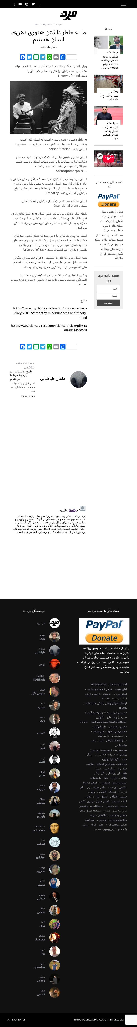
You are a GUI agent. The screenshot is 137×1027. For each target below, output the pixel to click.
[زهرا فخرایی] (52, 842)
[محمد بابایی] (52, 719)
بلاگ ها (123, 708)
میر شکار (90, 820)
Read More (28, 396)
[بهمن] (52, 664)
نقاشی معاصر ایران (116, 825)
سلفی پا (122, 768)
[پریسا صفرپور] (52, 869)
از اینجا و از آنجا (93, 694)
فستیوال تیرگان (118, 796)
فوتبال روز (102, 796)
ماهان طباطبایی (48, 47)
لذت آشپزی (112, 806)
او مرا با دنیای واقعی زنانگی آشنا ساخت (105, 703)
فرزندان (123, 792)
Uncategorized (118, 684)
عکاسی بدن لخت (117, 787)
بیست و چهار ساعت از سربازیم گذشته (106, 712)
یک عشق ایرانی (118, 829)
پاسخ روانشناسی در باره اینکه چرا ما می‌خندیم (21, 375)
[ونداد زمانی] (52, 637)
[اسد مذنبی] (52, 705)
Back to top (18, 1020)
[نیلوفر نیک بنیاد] (52, 937)
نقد (101, 825)
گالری (82, 801)
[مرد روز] (52, 623)
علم (82, 787)
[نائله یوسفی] (52, 883)
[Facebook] (22, 57)
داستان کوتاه (99, 726)
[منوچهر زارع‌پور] (52, 814)
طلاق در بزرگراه (118, 778)
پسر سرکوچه (120, 717)
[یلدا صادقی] (52, 910)
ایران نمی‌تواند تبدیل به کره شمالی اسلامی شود (110, 132)
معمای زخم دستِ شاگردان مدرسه (108, 815)
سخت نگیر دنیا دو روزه (114, 759)
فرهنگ (112, 792)
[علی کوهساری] (52, 965)
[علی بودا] (52, 951)
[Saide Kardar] (52, 678)
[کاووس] (52, 732)
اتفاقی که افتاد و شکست (98, 689)
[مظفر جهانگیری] (52, 855)
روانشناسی (121, 745)
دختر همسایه (98, 731)
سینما (97, 768)
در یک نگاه (112, 52)
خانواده (84, 722)
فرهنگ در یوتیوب (97, 792)
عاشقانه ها (95, 778)
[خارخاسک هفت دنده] (52, 828)
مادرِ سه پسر (120, 810)
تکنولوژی (99, 717)
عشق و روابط (120, 782)
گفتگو (124, 806)
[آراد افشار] (52, 760)
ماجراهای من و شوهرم (91, 806)
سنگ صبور (109, 768)
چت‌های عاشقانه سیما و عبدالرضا (109, 722)
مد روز (106, 810)
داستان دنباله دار (118, 726)
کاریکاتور (89, 796)
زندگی (114, 91)
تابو (109, 717)
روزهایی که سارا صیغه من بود (111, 754)
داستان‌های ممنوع (117, 731)
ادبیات (107, 694)
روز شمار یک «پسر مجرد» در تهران (108, 750)
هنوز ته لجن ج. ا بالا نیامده (109, 97)
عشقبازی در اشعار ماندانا (96, 782)
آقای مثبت (121, 689)
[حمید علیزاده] (52, 787)
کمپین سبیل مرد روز (98, 801)
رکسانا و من (97, 740)
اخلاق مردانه (120, 694)
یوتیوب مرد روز (102, 829)
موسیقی (102, 820)
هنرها (94, 825)
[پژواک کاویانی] (52, 801)
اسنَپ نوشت (119, 698)
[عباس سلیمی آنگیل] (52, 691)
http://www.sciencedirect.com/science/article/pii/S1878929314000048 (49, 328)
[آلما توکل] (52, 924)
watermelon (98, 684)
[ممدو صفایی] (52, 896)
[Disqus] (48, 455)
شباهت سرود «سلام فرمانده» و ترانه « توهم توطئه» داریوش (109, 62)
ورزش (85, 825)
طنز (106, 778)
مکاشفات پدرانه (118, 820)
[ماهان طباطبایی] (52, 650)
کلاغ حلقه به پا (119, 801)
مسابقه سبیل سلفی (90, 810)
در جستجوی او (119, 736)
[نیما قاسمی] (52, 992)
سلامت (90, 764)
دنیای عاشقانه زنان (116, 740)
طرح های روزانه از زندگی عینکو (110, 773)
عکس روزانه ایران (96, 787)
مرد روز (41, 623)
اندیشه (58, 24)
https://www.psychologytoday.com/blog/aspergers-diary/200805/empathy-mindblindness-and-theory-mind (50, 313)
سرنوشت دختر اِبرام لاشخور (112, 764)
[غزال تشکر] (52, 773)
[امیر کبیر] (52, 746)
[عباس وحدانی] (52, 978)
